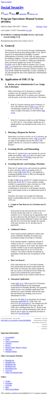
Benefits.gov (9, 360)
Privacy (8, 345)
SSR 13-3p (9, 67)
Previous (39, 26)
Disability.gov (10, 362)
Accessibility (9, 337)
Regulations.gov (11, 368)
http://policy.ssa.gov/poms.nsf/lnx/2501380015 (16, 320)
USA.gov (8, 370)
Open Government (12, 341)
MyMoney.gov (10, 366)
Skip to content (6, 2)
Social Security (12, 7)
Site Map (8, 349)
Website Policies (11, 351)
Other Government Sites (13, 372)
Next (45, 26)
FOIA (7, 339)
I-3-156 (28, 30)
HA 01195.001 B (25, 303)
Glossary (8, 343)
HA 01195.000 (24, 313)
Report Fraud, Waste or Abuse (16, 347)
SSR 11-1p (19, 283)
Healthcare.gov (10, 364)
